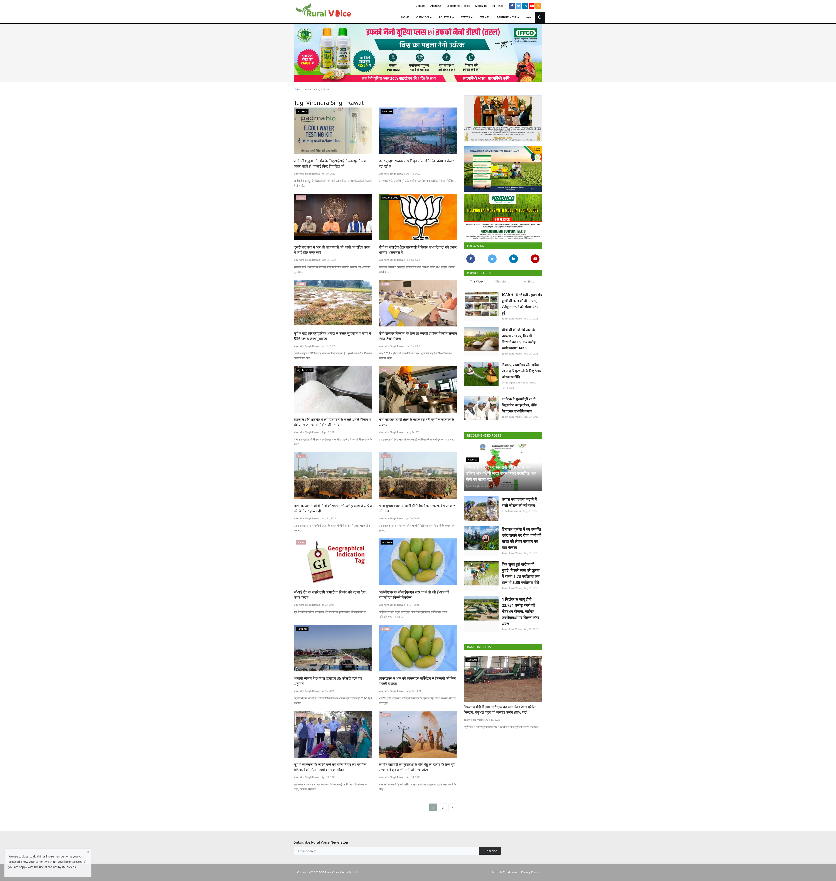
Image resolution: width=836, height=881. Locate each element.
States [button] (465, 17)
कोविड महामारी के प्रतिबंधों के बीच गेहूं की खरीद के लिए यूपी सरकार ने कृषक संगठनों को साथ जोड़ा (417, 767)
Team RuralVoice (512, 316)
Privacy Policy (530, 872)
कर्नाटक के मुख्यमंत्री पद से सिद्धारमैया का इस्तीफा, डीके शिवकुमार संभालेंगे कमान (519, 403)
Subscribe (490, 851)
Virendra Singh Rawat (307, 173)
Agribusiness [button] (507, 17)
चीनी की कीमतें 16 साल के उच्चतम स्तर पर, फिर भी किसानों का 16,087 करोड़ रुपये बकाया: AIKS (519, 337)
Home (405, 17)
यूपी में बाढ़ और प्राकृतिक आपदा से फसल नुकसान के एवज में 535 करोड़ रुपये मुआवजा (332, 336)
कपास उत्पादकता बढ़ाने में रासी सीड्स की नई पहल (519, 500)
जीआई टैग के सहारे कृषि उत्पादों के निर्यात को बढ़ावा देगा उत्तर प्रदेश (330, 595)
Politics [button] (445, 17)
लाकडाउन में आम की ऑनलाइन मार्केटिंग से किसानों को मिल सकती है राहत (417, 681)
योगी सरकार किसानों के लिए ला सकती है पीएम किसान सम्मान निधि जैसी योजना (418, 336)
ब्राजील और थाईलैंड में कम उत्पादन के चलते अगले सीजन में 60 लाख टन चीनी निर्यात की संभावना (332, 422)
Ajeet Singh (473, 484)
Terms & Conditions (504, 872)
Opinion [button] (423, 17)
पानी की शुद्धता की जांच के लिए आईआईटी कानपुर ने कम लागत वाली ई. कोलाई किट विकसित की (330, 163)
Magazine (481, 6)
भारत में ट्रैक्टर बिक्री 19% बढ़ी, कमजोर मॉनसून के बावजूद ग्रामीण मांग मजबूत (502, 708)
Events (485, 17)
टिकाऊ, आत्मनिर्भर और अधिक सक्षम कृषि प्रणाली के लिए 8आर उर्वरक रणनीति (521, 369)
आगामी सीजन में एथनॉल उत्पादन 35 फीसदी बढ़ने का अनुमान (328, 681)
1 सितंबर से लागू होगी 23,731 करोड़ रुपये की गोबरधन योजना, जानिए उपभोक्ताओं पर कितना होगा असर (520, 609)
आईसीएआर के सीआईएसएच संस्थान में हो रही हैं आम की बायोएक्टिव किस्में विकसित (414, 595)
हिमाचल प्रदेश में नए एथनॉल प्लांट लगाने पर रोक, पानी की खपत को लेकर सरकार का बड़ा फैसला (521, 536)
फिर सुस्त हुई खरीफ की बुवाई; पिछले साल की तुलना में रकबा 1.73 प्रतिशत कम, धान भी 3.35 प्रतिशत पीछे (521, 571)
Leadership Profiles (458, 6)
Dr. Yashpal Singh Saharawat (519, 380)
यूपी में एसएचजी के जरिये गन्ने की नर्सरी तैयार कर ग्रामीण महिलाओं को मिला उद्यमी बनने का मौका (330, 767)
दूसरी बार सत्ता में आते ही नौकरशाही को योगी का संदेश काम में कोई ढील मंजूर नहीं (332, 250)
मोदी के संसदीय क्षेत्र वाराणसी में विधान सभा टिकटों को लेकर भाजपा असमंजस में (418, 250)
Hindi (499, 6)
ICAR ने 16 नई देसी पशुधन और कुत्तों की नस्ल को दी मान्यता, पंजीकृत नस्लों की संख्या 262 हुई (522, 302)
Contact (420, 6)
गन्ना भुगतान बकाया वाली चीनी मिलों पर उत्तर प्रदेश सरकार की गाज (417, 508)
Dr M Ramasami (511, 509)
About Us (436, 6)
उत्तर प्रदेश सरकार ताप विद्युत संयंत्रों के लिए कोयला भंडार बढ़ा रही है (416, 163)
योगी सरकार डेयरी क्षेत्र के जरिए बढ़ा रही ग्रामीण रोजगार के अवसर (416, 422)
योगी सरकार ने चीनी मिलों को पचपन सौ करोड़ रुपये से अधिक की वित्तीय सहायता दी (333, 508)
